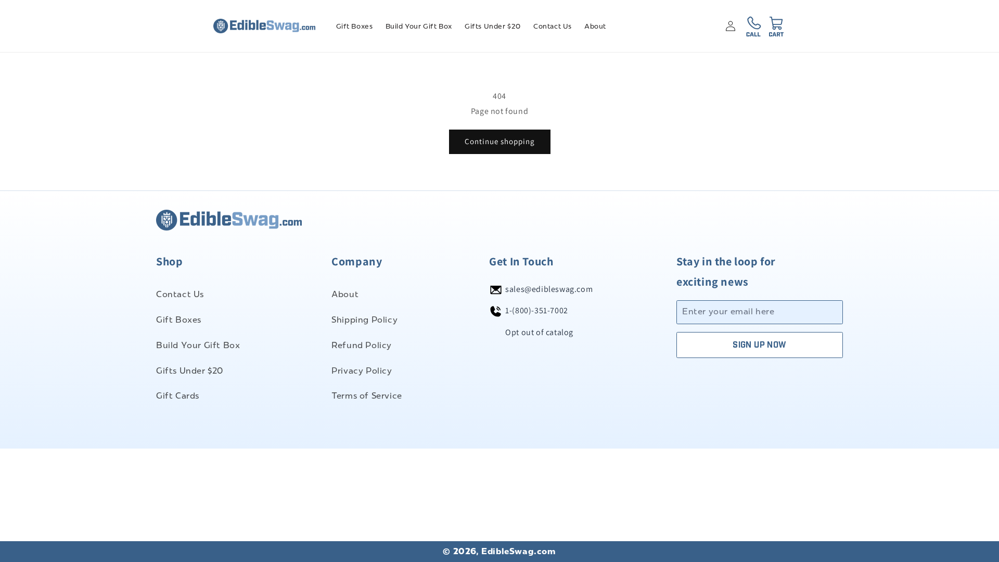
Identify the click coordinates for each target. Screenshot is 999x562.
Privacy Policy (361, 371)
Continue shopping (500, 141)
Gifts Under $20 (189, 371)
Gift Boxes (178, 320)
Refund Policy (361, 345)
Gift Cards (177, 396)
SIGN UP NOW (759, 345)
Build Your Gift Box (198, 345)
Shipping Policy (364, 320)
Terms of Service (366, 396)
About (344, 294)
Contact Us (180, 294)
